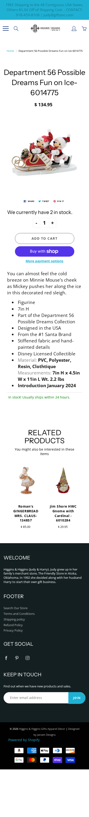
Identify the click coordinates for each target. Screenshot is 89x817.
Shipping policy (14, 619)
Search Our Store (16, 608)
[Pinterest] (17, 658)
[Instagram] (27, 658)
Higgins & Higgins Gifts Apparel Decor (42, 729)
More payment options (44, 261)
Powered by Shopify (24, 740)
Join (77, 698)
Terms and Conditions (19, 614)
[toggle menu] (5, 28)
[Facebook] (6, 658)
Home (10, 51)
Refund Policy (13, 625)
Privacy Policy (13, 630)
